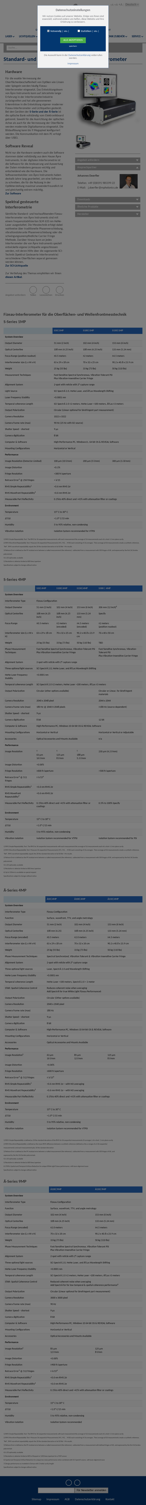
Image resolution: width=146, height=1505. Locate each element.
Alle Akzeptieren (73, 40)
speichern (73, 46)
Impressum (73, 63)
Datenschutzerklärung (79, 55)
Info (65, 31)
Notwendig (55, 31)
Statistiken (86, 31)
